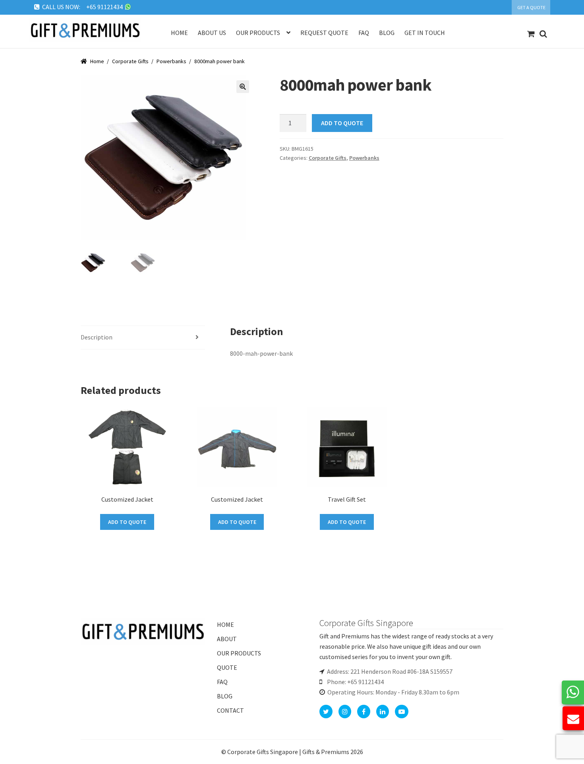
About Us (212, 33)
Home (179, 33)
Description (96, 337)
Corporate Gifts (130, 61)
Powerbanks (171, 61)
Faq (363, 33)
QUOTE (227, 667)
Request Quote (324, 33)
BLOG (224, 696)
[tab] (143, 337)
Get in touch (424, 33)
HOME (225, 624)
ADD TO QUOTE (342, 123)
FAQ (222, 682)
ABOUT (227, 639)
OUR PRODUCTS (239, 653)
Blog (386, 33)
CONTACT (230, 710)
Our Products (258, 33)
